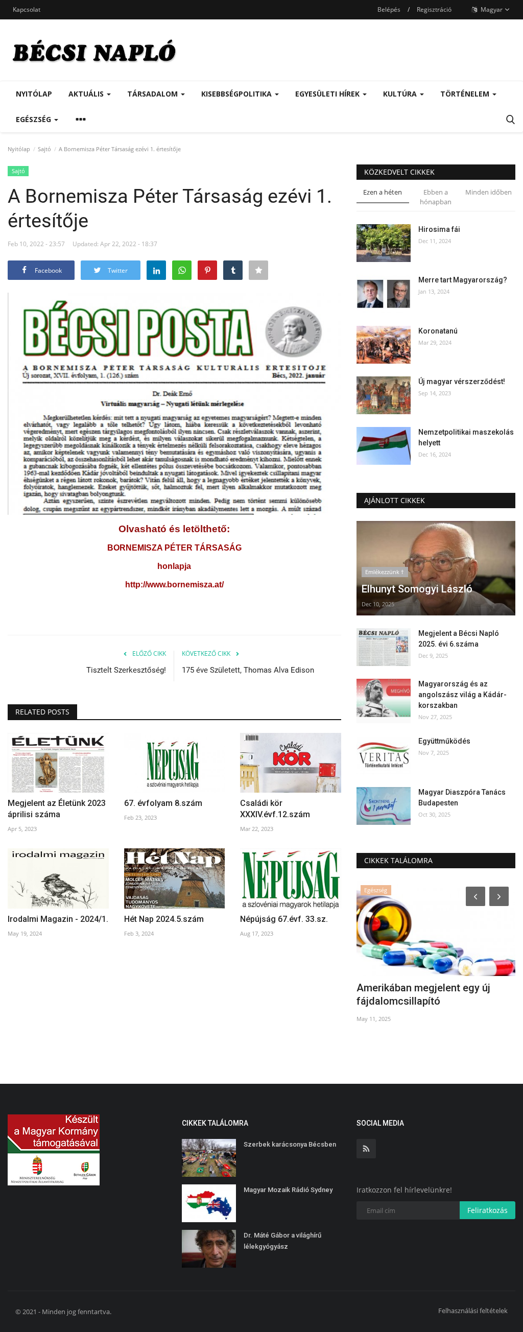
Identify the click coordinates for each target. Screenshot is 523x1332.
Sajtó (44, 149)
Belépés (388, 9)
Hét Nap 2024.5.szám (164, 919)
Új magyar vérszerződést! (461, 381)
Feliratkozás (487, 1210)
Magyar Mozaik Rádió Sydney (288, 1190)
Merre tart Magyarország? (462, 280)
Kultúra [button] (401, 94)
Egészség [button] (34, 119)
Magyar (491, 9)
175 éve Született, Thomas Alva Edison (248, 670)
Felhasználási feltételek (473, 1310)
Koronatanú (438, 331)
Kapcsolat (26, 9)
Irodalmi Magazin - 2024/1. (58, 919)
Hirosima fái (439, 229)
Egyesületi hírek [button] (328, 94)
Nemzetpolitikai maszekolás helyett (466, 437)
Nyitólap (34, 94)
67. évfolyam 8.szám (163, 803)
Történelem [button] (465, 94)
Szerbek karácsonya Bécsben (290, 1144)
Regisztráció (434, 9)
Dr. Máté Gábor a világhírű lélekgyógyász (282, 1240)
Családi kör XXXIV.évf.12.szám (275, 808)
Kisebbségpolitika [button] (237, 94)
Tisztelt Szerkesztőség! (126, 670)
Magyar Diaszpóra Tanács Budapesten (462, 797)
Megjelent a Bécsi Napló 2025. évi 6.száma (458, 638)
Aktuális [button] (87, 94)
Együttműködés (444, 741)
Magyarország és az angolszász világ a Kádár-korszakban (462, 694)
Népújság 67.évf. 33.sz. (284, 919)
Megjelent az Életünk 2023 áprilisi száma (57, 808)
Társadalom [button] (153, 94)
